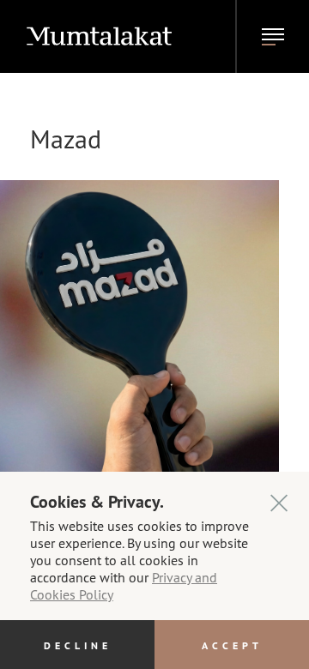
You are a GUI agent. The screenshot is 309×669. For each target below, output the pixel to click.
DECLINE (78, 645)
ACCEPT (232, 645)
